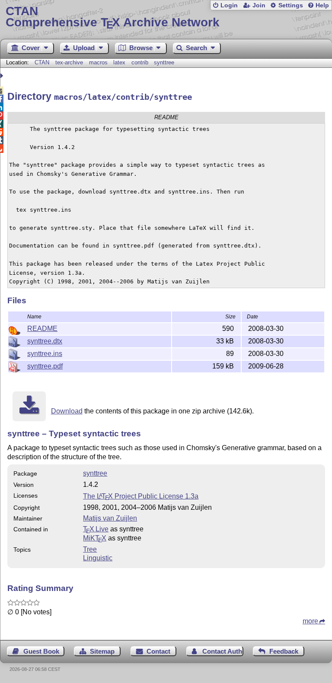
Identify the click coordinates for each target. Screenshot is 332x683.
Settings (290, 5)
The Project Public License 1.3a (140, 496)
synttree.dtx (44, 341)
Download (67, 411)
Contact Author (222, 651)
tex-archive (69, 62)
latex (119, 62)
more (310, 621)
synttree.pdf (45, 366)
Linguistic (97, 558)
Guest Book (41, 651)
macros (98, 62)
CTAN (42, 62)
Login (229, 5)
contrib (139, 62)
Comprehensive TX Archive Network (113, 17)
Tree (90, 549)
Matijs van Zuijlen (110, 518)
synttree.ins (44, 353)
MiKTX (94, 538)
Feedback (283, 651)
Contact (158, 651)
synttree (164, 62)
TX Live (96, 529)
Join (258, 5)
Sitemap (102, 651)
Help (322, 5)
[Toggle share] (2, 76)
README (42, 328)
